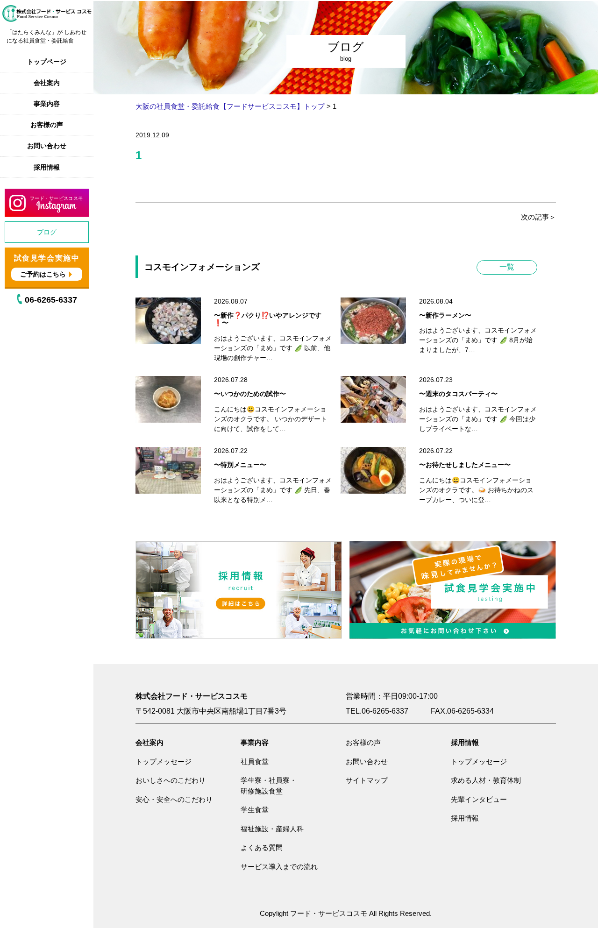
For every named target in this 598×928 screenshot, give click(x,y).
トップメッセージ (163, 761)
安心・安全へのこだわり (174, 799)
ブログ (47, 232)
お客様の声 (46, 124)
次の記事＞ (538, 217)
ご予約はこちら (43, 274)
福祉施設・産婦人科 (272, 829)
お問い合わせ (46, 145)
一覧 (506, 267)
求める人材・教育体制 (486, 780)
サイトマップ (367, 780)
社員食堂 (255, 761)
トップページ (46, 61)
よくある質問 (262, 847)
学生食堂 (255, 810)
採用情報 (47, 167)
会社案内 (47, 82)
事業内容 (47, 103)
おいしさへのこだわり (170, 780)
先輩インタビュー (479, 799)
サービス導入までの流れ (279, 867)
